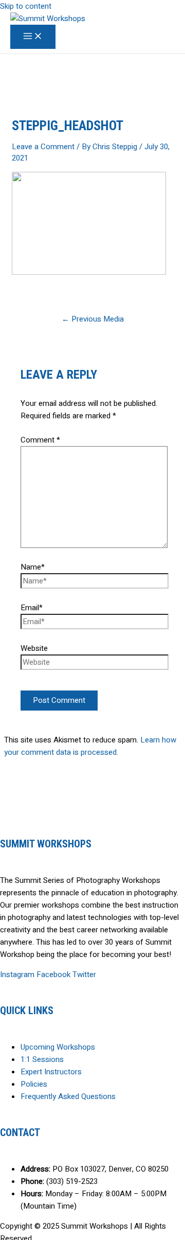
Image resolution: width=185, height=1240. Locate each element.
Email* (32, 607)
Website (34, 648)
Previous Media (93, 319)
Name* (33, 567)
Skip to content (25, 6)
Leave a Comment (43, 146)
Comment (40, 440)
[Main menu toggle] (32, 37)
